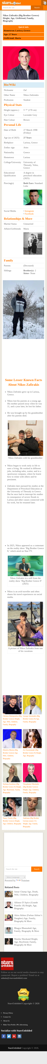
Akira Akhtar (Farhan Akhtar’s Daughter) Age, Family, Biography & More (28, 918)
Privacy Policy (8, 1013)
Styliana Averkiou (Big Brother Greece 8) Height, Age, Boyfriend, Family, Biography (12, 788)
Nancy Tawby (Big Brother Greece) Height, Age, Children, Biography (12, 821)
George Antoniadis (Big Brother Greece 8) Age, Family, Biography (31, 719)
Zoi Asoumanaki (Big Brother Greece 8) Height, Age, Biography (32, 753)
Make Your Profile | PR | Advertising (15, 1025)
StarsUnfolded (14, 1048)
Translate (25, 880)
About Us (6, 1021)
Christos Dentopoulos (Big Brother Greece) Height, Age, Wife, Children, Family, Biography (12, 720)
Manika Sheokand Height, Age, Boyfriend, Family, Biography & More (26, 942)
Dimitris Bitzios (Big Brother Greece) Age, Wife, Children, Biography (10, 754)
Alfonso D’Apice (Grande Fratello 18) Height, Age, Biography (26, 905)
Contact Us (7, 1017)
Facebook (29, 213)
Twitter (9, 1036)
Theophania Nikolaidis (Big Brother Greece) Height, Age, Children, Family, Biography (31, 788)
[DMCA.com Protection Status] (23, 1000)
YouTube (14, 1036)
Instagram (29, 211)
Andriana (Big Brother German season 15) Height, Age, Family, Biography (31, 822)
